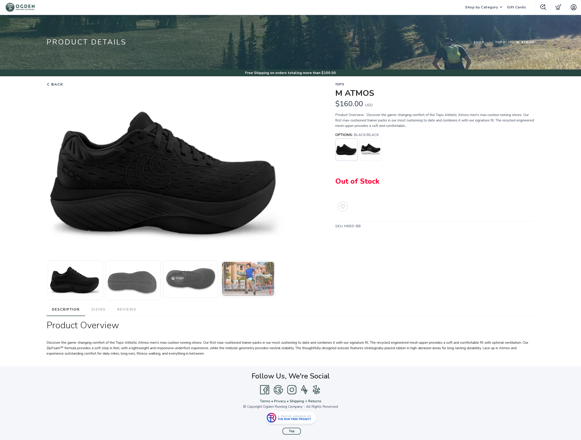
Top (292, 431)
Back (56, 84)
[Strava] (304, 390)
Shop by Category (481, 7)
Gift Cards (516, 7)
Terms (265, 401)
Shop (479, 42)
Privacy (280, 401)
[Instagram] (292, 390)
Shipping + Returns (305, 401)
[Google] (278, 390)
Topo (500, 42)
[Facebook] (264, 390)
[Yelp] (316, 390)
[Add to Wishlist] (343, 206)
